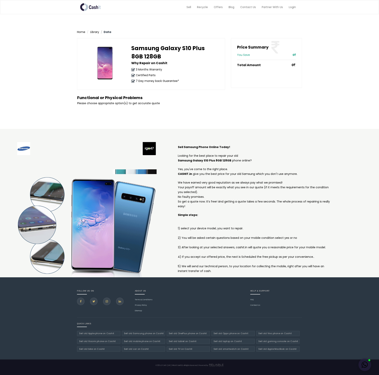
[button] (364, 364)
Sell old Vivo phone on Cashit (275, 333)
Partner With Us (272, 7)
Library (94, 32)
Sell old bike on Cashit (92, 349)
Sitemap (138, 310)
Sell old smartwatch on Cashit (231, 349)
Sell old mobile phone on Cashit (142, 341)
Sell (189, 7)
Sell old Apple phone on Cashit (96, 333)
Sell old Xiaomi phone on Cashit (97, 341)
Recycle (202, 7)
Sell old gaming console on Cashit (278, 341)
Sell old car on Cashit (136, 349)
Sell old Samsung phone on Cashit (144, 333)
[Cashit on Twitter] (94, 301)
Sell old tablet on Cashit (182, 341)
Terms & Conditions (143, 299)
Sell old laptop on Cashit (228, 341)
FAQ (252, 299)
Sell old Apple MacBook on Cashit (277, 349)
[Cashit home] (90, 7)
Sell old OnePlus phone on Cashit (188, 333)
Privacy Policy (141, 305)
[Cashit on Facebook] (80, 301)
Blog (231, 7)
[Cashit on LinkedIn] (120, 301)
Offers (218, 7)
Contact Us (248, 7)
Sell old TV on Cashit (180, 349)
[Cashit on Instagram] (107, 301)
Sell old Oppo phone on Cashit (231, 333)
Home (81, 32)
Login (292, 7)
